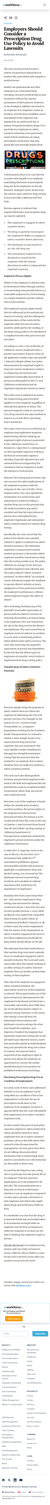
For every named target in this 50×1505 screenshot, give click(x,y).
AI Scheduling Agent (10, 1354)
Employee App (8, 1371)
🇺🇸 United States (8, 1492)
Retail (29, 1365)
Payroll (4, 1367)
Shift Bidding (7, 1396)
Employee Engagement (12, 1442)
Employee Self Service (11, 1426)
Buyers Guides (33, 1426)
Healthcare (31, 1357)
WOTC (4, 1463)
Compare (31, 1409)
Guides (30, 1400)
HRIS (4, 1446)
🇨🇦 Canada (22, 1492)
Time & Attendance (10, 1358)
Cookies (30, 1460)
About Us (31, 1439)
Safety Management (10, 1400)
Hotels (30, 1361)
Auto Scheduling (9, 1391)
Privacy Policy (32, 1465)
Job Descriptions (34, 1422)
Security (30, 1417)
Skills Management (10, 1422)
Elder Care (31, 1374)
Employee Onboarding (11, 1383)
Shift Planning (8, 1417)
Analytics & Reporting (11, 1455)
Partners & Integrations (37, 1413)
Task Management (10, 1450)
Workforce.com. (23, 1285)
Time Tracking (8, 1430)
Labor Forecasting (9, 1363)
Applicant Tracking (10, 1468)
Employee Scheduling (11, 1350)
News (29, 1448)
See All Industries (34, 1383)
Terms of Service (7, 1498)
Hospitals (31, 1378)
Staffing (30, 1370)
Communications (9, 1387)
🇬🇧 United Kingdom (36, 1492)
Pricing (30, 1396)
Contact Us (32, 1443)
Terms (29, 1469)
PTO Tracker (7, 1459)
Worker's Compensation (12, 1404)
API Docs (30, 1404)
